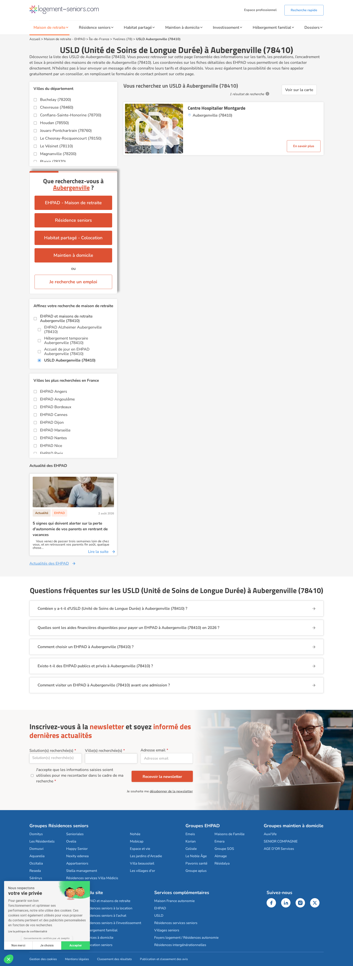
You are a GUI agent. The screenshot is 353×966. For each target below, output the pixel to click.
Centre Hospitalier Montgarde (216, 108)
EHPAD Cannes (53, 414)
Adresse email (153, 750)
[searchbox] (55, 758)
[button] (8, 959)
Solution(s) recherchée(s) (51, 750)
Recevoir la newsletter (162, 776)
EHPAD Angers (53, 391)
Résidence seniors (95, 27)
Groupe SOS (224, 848)
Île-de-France (99, 39)
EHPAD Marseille (55, 430)
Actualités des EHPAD (49, 563)
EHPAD (79, 39)
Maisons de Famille (229, 834)
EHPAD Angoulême (57, 399)
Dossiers (311, 27)
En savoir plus (303, 146)
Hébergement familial (272, 27)
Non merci (18, 945)
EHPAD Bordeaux (55, 407)
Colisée (191, 848)
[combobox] (55, 758)
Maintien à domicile (182, 27)
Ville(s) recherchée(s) (103, 750)
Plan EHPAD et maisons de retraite (103, 901)
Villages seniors (166, 930)
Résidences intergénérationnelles (180, 945)
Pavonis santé (196, 863)
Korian (190, 841)
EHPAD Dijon (52, 422)
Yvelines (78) (122, 39)
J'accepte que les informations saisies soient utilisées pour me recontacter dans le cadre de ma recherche (79, 775)
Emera (219, 841)
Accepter (75, 945)
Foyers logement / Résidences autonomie (186, 937)
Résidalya (222, 863)
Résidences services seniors (175, 923)
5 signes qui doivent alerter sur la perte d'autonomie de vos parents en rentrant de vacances (70, 529)
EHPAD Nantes (53, 438)
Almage (220, 856)
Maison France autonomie (174, 901)
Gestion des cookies (43, 959)
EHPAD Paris (51, 453)
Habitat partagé (138, 27)
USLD (158, 915)
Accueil (34, 39)
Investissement (226, 27)
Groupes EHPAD (202, 826)
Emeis (190, 834)
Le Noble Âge (196, 856)
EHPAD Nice (51, 445)
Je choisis (47, 945)
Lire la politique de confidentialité (27, 931)
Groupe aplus (196, 870)
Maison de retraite (49, 27)
